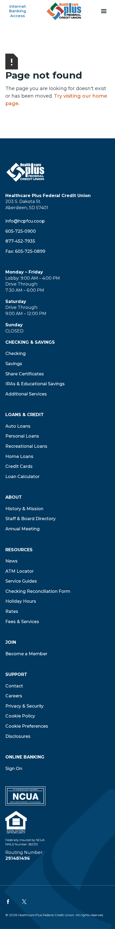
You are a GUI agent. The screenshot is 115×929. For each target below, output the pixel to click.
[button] (104, 11)
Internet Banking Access (17, 11)
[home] (64, 11)
